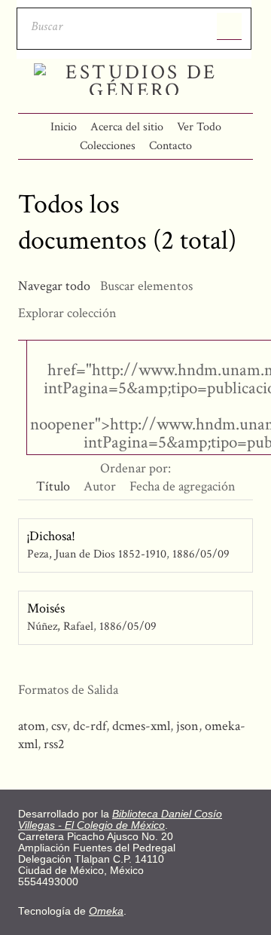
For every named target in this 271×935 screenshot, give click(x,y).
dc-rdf (89, 726)
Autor (100, 486)
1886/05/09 (201, 554)
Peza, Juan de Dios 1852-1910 (96, 554)
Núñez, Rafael (60, 626)
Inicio (63, 127)
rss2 (54, 744)
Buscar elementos (146, 286)
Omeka (106, 911)
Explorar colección (67, 313)
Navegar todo (54, 286)
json (187, 726)
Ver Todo (199, 127)
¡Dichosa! (51, 536)
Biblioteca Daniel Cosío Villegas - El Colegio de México (120, 819)
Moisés (46, 608)
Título (53, 486)
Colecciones (108, 146)
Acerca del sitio (126, 127)
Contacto (170, 146)
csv (59, 726)
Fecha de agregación (182, 486)
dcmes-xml (141, 726)
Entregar (229, 26)
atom (31, 726)
